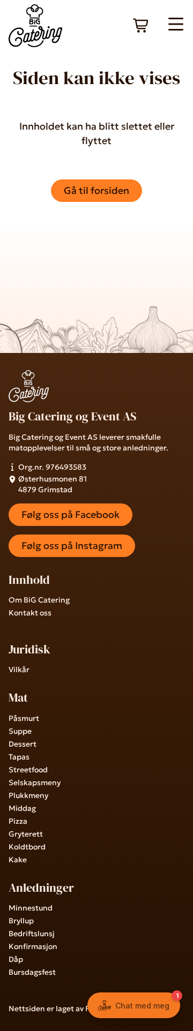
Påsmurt (24, 718)
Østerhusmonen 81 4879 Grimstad (52, 484)
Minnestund (31, 908)
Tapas (19, 757)
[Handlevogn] (141, 25)
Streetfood (28, 769)
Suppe (20, 731)
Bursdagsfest (32, 972)
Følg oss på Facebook (70, 514)
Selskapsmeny (35, 782)
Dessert (22, 744)
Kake (18, 859)
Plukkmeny (28, 795)
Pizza (18, 821)
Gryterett (26, 834)
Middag (22, 808)
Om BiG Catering (39, 600)
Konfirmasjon (33, 946)
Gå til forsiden (96, 190)
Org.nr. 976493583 (52, 467)
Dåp (16, 959)
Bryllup (21, 920)
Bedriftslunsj (32, 933)
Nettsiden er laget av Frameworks (69, 1008)
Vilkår (19, 669)
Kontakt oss (30, 613)
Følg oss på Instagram (71, 545)
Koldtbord (27, 847)
